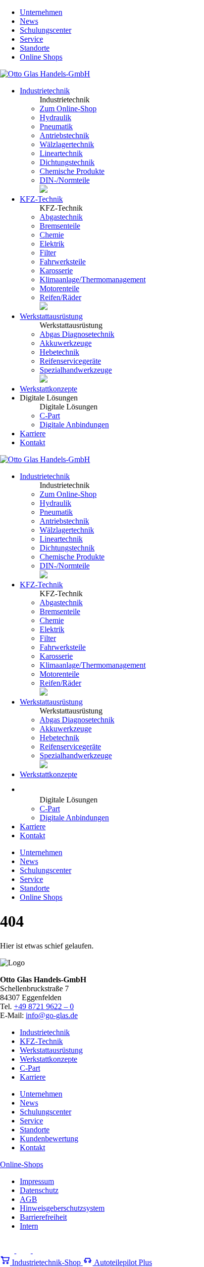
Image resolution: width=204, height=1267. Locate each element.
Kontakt (32, 442)
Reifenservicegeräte (70, 361)
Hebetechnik (59, 352)
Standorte (35, 48)
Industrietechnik (45, 90)
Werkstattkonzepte (48, 389)
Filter (48, 252)
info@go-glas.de (52, 1015)
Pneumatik (56, 126)
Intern (29, 1226)
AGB (28, 1199)
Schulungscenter (45, 30)
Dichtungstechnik (67, 162)
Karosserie (56, 270)
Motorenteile (59, 288)
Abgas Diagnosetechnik (77, 334)
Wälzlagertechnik (67, 144)
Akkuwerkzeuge (66, 343)
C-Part (50, 415)
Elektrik (52, 243)
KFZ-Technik (41, 199)
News (29, 21)
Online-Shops (21, 1164)
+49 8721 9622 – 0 (44, 1006)
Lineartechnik (61, 153)
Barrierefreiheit (43, 1217)
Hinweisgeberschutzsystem (62, 1208)
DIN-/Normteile (65, 180)
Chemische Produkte (72, 171)
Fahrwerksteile (63, 261)
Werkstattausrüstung (51, 316)
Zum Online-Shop (68, 108)
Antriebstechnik (64, 135)
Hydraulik (55, 117)
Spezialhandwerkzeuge (76, 370)
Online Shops (41, 57)
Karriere (33, 433)
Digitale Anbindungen (74, 424)
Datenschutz (39, 1190)
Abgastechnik (61, 217)
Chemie (52, 235)
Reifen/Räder (60, 297)
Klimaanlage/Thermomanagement (93, 279)
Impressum (37, 1181)
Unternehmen (41, 12)
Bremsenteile (60, 226)
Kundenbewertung (49, 1138)
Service (31, 39)
